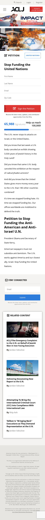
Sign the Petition (26, 108)
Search (19, 2)
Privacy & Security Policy (27, 455)
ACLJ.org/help (12, 466)
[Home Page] (17, 9)
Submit (22, 297)
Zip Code (7, 98)
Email (6, 90)
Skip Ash (13, 412)
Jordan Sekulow (16, 350)
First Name (8, 76)
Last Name (8, 83)
